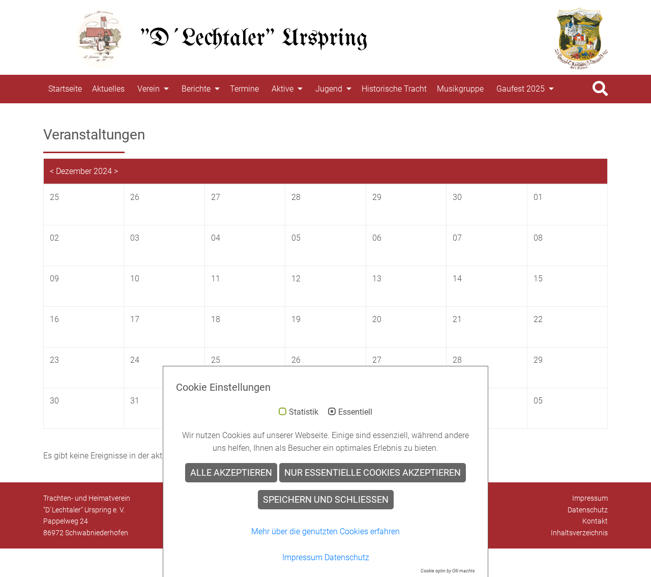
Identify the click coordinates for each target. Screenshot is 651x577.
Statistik (303, 412)
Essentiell (355, 412)
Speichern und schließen (326, 500)
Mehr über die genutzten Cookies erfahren (325, 531)
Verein (148, 89)
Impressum (590, 498)
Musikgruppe (460, 89)
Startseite (65, 89)
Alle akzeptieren (231, 473)
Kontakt (595, 521)
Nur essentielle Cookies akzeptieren (372, 473)
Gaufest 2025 (520, 89)
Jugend (328, 89)
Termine (244, 89)
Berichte (196, 89)
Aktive (282, 89)
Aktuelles (108, 89)
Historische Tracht (394, 89)
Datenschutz (588, 510)
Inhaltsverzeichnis (579, 533)
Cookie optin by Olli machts (448, 570)
